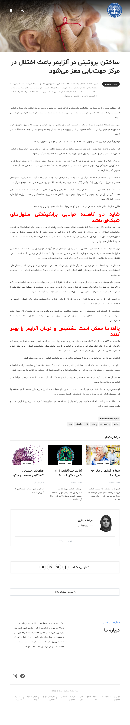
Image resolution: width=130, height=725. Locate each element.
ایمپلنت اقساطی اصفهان (68, 698)
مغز (70, 424)
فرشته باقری (85, 521)
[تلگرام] (22, 676)
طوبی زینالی (39, 482)
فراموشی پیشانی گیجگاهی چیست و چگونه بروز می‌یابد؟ (27, 475)
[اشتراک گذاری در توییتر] (58, 567)
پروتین (94, 424)
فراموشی (78, 424)
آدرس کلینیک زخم (31, 698)
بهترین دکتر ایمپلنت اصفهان (111, 698)
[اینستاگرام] (15, 676)
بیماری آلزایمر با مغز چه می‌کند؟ (105, 473)
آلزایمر (116, 424)
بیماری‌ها (27, 463)
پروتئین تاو (105, 424)
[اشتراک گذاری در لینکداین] (50, 567)
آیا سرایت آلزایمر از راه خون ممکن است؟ (68, 473)
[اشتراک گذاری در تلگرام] (42, 567)
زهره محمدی (114, 482)
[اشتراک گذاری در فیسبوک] (65, 567)
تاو (86, 424)
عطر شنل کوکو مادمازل (49, 698)
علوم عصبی (111, 84)
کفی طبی (81, 698)
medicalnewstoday (109, 418)
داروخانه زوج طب (92, 698)
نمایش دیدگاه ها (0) (63, 592)
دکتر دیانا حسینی (18, 698)
